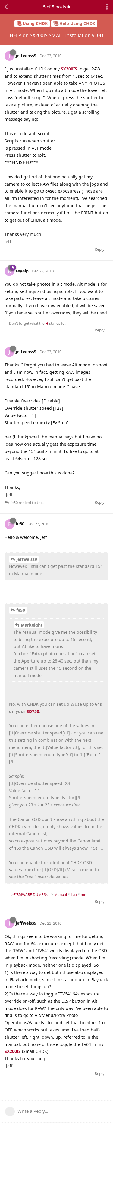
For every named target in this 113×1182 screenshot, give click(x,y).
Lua (74, 894)
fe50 (20, 610)
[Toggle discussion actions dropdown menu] (107, 7)
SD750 (33, 711)
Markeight (31, 625)
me (83, 894)
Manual (60, 894)
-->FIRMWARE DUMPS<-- (29, 894)
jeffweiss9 (26, 559)
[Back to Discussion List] (6, 7)
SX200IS (69, 69)
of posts (54, 7)
